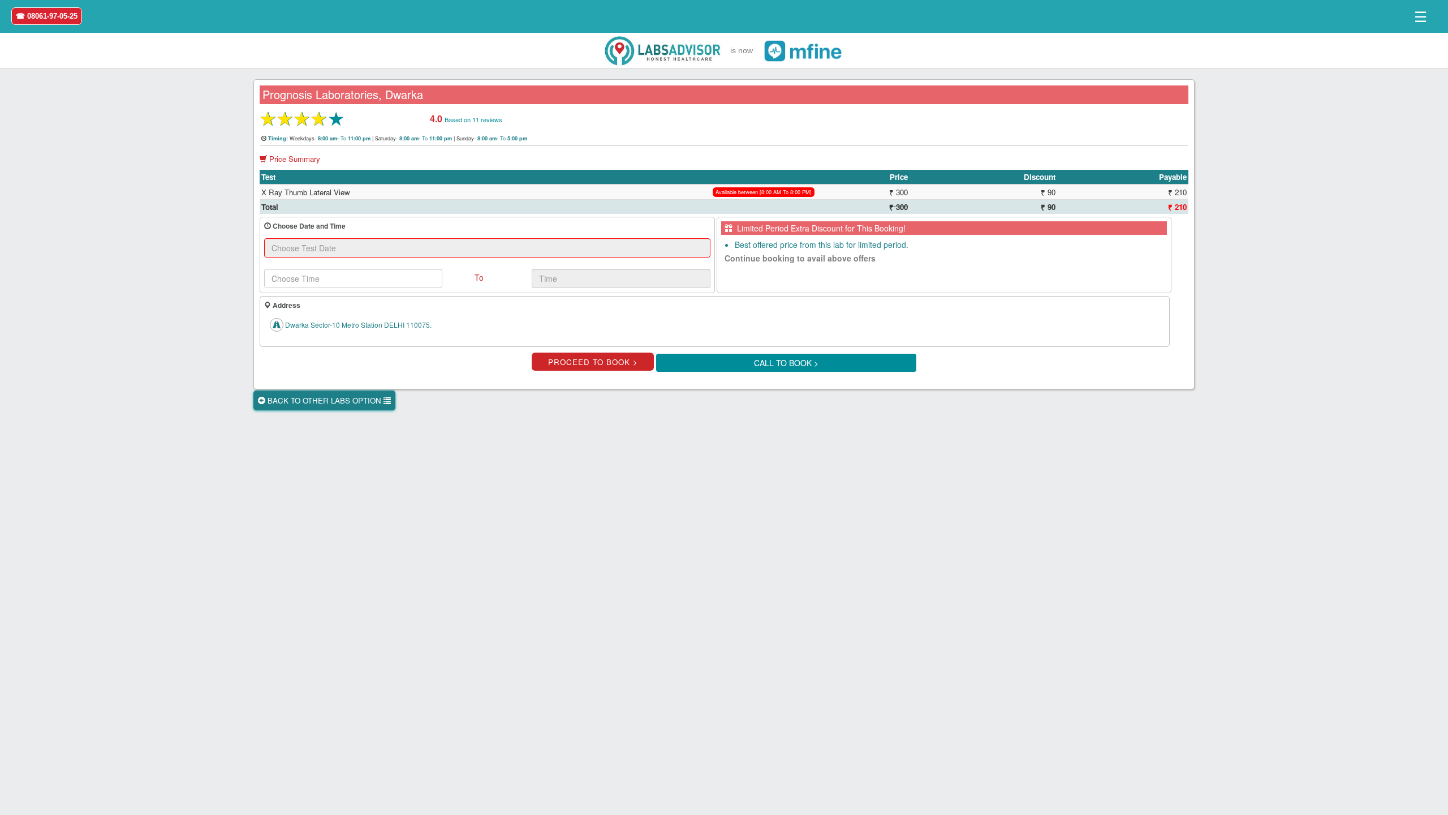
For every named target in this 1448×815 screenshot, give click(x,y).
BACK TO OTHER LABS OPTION (324, 400)
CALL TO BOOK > (786, 362)
